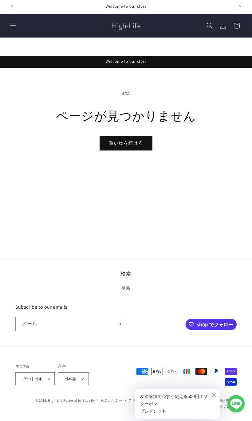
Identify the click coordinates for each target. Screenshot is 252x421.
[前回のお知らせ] (12, 7)
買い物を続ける (126, 143)
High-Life (55, 400)
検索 (125, 288)
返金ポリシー (111, 400)
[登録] (119, 324)
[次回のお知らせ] (240, 7)
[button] (13, 25)
